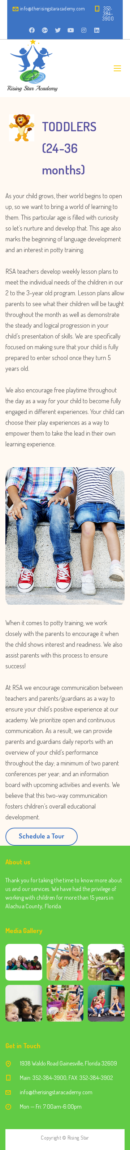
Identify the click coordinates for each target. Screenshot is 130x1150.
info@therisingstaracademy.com (52, 8)
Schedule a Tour (41, 836)
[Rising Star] (32, 68)
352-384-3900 (108, 13)
